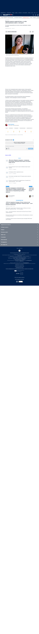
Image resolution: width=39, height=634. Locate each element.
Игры (34, 12)
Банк (6, 128)
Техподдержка (4, 242)
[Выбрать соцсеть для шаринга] (33, 32)
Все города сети (4, 244)
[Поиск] (33, 15)
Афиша (16, 12)
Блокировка (16, 128)
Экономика (11, 128)
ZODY (32, 12)
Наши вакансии (4, 239)
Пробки (29, 12)
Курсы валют (24, 12)
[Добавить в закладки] (30, 32)
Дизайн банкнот (29, 128)
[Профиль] (38, 15)
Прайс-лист (3, 234)
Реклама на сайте (4, 232)
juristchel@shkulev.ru (29, 260)
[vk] (19, 251)
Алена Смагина (11, 124)
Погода (13, 12)
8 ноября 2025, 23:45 (8, 28)
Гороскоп (20, 12)
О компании (3, 237)
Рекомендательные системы (19, 267)
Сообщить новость (4, 227)
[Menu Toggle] (1, 15)
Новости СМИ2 (8, 155)
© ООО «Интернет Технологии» (19, 279)
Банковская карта (22, 128)
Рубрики (2, 229)
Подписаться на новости (6, 224)
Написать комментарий (12, 31)
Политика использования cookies (19, 266)
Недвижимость (3, 12)
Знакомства (9, 12)
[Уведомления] (35, 15)
